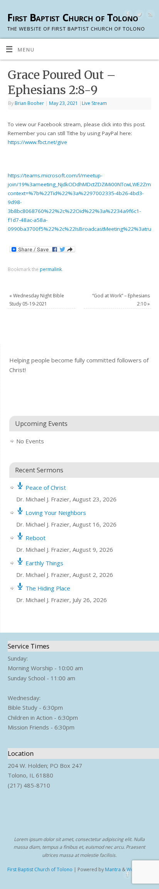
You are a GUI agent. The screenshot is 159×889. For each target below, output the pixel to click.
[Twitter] (138, 16)
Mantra (113, 869)
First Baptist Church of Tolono (72, 17)
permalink (51, 269)
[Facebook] (127, 16)
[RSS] (149, 16)
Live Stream (94, 103)
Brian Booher (29, 103)
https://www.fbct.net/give (37, 142)
